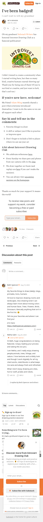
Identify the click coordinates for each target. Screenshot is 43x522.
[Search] (38, 405)
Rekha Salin (12, 334)
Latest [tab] (10, 405)
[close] (36, 442)
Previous (9, 246)
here (30, 154)
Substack (9, 517)
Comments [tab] (7, 263)
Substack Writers (25, 34)
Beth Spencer (13, 20)
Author (10, 288)
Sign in (38, 3)
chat (33, 161)
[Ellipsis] (40, 285)
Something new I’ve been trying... (14, 431)
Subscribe (29, 3)
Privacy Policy (29, 501)
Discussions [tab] (20, 405)
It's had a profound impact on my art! (15, 437)
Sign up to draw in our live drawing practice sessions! (13, 416)
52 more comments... (10, 393)
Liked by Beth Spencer (17, 338)
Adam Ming (16, 102)
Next (35, 246)
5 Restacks (30, 229)
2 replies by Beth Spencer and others (24, 382)
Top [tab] (4, 405)
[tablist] (12, 262)
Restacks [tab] (17, 263)
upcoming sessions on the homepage (20, 178)
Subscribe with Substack (23, 490)
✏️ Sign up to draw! (11, 412)
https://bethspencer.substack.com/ (21, 326)
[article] (21, 418)
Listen (37, 22)
